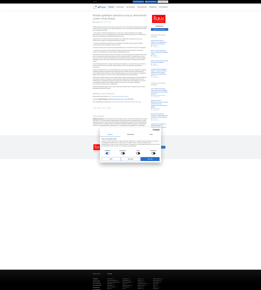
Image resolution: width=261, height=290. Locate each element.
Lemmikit (141, 278)
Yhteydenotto (153, 7)
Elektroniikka (111, 285)
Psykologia (156, 288)
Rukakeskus (98, 22)
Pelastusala (156, 283)
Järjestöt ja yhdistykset (128, 282)
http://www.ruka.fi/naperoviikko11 (120, 96)
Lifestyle (141, 280)
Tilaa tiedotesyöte (139, 1)
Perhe (155, 285)
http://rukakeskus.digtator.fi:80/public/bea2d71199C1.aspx (126, 102)
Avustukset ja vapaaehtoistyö (114, 282)
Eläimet (109, 288)
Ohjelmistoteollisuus (158, 278)
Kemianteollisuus (127, 286)
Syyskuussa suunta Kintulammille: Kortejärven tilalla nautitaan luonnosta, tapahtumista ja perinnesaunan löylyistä (159, 104)
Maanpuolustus (142, 285)
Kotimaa (94, 107)
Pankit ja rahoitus (157, 280)
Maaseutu (141, 286)
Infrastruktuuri (127, 278)
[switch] (123, 153)
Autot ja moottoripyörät (113, 280)
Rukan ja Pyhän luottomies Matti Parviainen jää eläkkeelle (159, 61)
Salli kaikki (150, 159)
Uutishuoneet (120, 7)
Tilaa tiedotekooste (151, 1)
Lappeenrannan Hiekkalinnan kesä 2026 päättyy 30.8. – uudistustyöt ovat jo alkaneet (158, 125)
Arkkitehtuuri (111, 278)
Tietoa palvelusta (142, 7)
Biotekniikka (111, 283)
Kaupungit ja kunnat (128, 285)
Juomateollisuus (127, 280)
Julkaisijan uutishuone (159, 29)
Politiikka (156, 286)
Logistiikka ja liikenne (143, 283)
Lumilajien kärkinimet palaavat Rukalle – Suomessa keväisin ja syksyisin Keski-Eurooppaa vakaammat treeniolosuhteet (159, 71)
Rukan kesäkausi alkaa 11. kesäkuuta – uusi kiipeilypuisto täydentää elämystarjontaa (159, 42)
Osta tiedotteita (163, 7)
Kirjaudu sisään (163, 1)
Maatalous (141, 288)
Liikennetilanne (142, 282)
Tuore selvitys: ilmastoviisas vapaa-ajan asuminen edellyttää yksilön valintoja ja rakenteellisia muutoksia (159, 91)
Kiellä (111, 159)
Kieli (124, 288)
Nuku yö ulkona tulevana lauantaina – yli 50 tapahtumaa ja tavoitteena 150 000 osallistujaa (159, 115)
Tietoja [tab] (151, 134)
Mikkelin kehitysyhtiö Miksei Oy (159, 95)
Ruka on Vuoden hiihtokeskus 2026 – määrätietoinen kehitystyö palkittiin (159, 52)
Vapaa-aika (108, 107)
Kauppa (126, 283)
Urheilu (103, 107)
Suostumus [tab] (110, 134)
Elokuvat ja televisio (112, 286)
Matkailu (99, 107)
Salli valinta (130, 159)
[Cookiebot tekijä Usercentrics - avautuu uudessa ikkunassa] (154, 130)
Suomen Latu (155, 118)
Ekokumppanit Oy (156, 108)
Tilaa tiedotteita (130, 7)
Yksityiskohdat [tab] (130, 134)
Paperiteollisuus (157, 282)
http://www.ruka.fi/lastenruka (107, 93)
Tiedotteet (111, 7)
